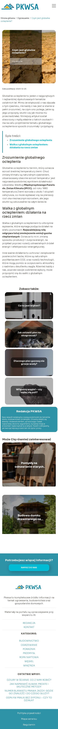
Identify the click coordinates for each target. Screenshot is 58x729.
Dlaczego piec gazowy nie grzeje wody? (29, 362)
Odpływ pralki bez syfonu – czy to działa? (29, 699)
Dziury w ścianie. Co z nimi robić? (29, 679)
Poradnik (29, 649)
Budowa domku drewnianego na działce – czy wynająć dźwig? (29, 517)
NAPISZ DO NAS (29, 567)
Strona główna (8, 18)
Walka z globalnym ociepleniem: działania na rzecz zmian (29, 146)
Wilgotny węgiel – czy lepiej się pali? (29, 391)
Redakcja (29, 623)
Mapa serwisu (29, 718)
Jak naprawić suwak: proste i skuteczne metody (29, 685)
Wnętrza (29, 665)
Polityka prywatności (29, 713)
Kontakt (29, 627)
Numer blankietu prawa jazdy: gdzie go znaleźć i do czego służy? (29, 692)
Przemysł (29, 653)
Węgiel (29, 661)
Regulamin (29, 724)
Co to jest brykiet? (29, 305)
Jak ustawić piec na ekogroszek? (29, 334)
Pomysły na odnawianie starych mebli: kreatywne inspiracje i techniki (29, 465)
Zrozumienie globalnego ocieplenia (31, 140)
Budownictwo (29, 640)
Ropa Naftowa (29, 657)
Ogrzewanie (23, 18)
